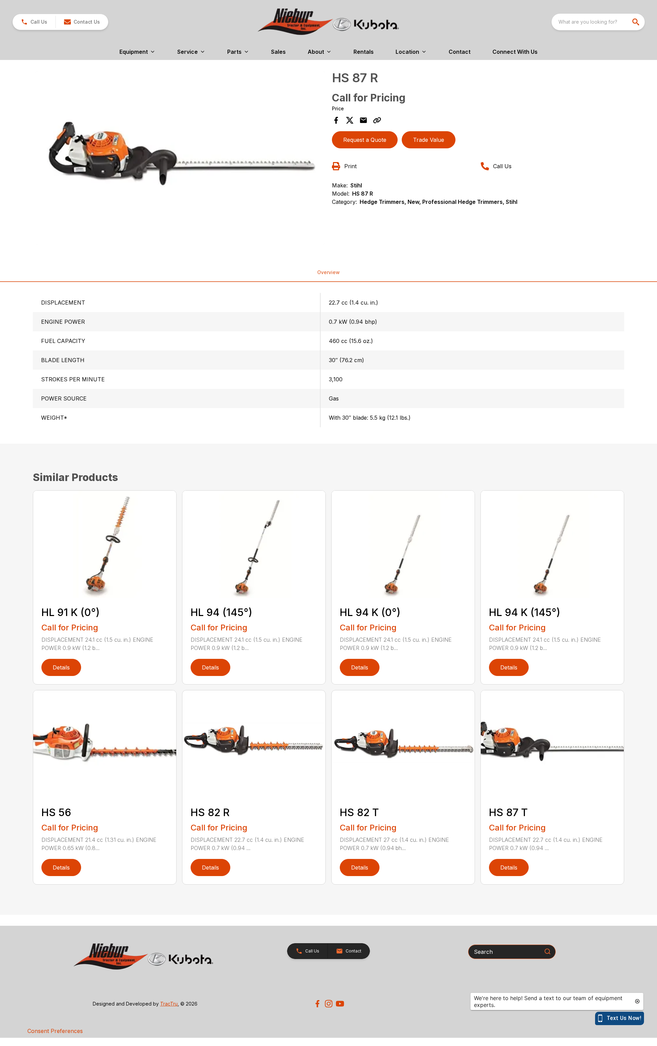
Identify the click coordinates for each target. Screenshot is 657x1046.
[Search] (547, 951)
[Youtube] (340, 1004)
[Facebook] (317, 1004)
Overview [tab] (328, 272)
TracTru (169, 1004)
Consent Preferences (55, 1030)
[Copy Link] (377, 120)
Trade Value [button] (428, 139)
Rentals (363, 51)
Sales (278, 51)
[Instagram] (328, 1004)
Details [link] (61, 667)
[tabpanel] (180, 159)
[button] (34, 22)
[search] (636, 22)
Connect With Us (515, 51)
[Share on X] (350, 120)
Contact (460, 51)
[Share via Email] (363, 120)
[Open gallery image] (180, 158)
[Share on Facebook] (336, 120)
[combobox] (598, 22)
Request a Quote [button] (364, 139)
